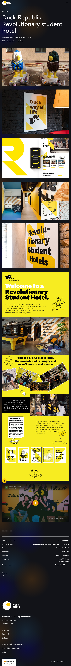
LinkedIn (5, 638)
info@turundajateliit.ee (10, 620)
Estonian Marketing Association (13, 644)
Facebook (5, 634)
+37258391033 (7, 623)
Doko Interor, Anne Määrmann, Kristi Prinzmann (51, 544)
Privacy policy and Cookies (59, 661)
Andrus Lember (63, 540)
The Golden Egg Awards (11, 648)
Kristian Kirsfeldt (62, 548)
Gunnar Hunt (64, 561)
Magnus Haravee (62, 555)
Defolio (4, 652)
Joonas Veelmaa (63, 559)
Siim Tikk (65, 551)
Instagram (5, 630)
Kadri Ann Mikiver (62, 565)
